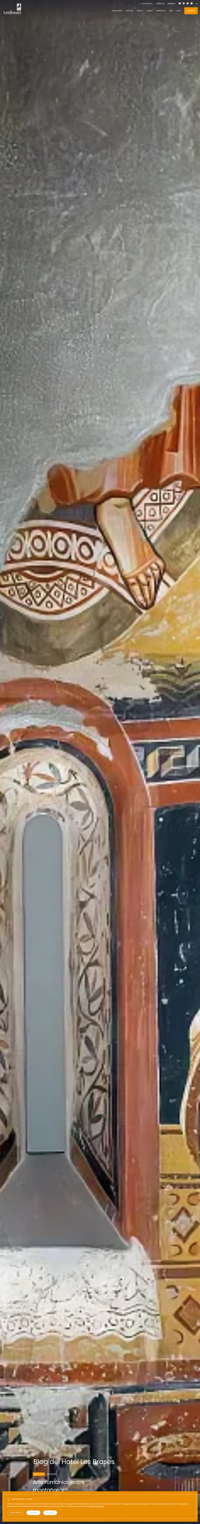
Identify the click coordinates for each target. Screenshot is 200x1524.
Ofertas (140, 11)
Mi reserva (171, 4)
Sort (171, 11)
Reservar (191, 11)
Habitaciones (117, 11)
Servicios (129, 11)
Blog (178, 11)
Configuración (15, 1513)
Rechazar (50, 1513)
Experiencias (160, 11)
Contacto (160, 4)
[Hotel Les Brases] (12, 15)
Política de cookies (96, 1506)
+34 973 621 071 (146, 4)
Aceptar (33, 1513)
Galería (149, 11)
